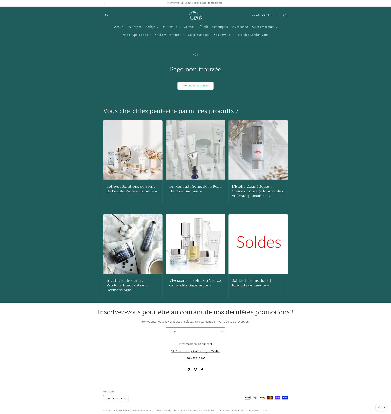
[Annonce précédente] (104, 3)
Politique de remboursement (187, 410)
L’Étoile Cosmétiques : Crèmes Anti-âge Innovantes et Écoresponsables (257, 191)
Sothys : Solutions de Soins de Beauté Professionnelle (131, 188)
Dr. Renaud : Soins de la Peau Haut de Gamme (195, 188)
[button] (106, 15)
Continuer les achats (195, 85)
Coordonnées (209, 410)
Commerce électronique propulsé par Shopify (150, 410)
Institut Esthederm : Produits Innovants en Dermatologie (127, 285)
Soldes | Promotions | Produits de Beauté (251, 283)
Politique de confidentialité (231, 410)
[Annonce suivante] (287, 3)
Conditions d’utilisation (257, 410)
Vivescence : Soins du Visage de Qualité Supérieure (195, 283)
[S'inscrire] (222, 331)
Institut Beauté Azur (120, 410)
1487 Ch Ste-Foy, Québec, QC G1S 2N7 (195, 351)
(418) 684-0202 (195, 358)
